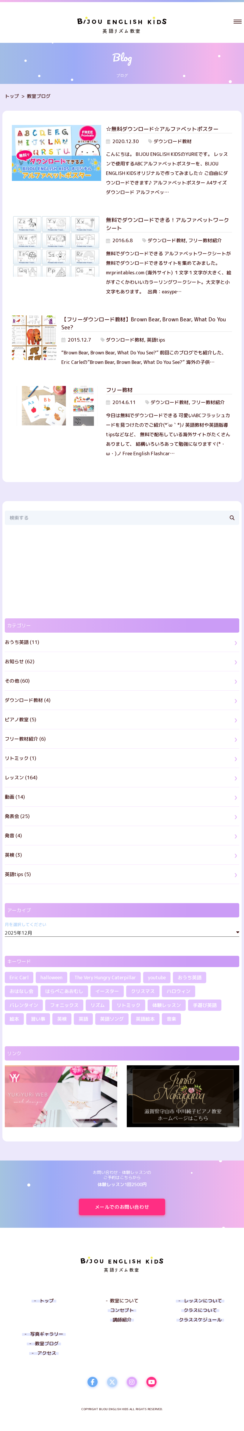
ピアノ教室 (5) (20, 719)
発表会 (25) (17, 816)
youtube (157, 977)
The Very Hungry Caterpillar (105, 977)
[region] (122, 571)
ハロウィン (178, 991)
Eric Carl (19, 977)
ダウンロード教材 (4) (28, 700)
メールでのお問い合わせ (122, 1207)
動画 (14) (15, 797)
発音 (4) (13, 835)
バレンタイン (24, 1005)
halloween (51, 977)
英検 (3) (13, 855)
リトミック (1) (20, 758)
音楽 (171, 1019)
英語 (83, 1019)
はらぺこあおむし (64, 991)
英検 (62, 1019)
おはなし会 (21, 991)
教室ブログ (39, 96)
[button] (238, 21)
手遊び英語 (205, 1005)
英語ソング (112, 1019)
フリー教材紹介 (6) (25, 739)
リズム (97, 1005)
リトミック (128, 1005)
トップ (12, 96)
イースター (107, 991)
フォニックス (64, 1005)
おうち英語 (189, 977)
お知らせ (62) (20, 661)
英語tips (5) (18, 874)
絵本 (14, 1019)
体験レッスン (166, 1005)
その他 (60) (17, 681)
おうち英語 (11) (22, 642)
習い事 (38, 1019)
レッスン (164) (21, 777)
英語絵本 (145, 1019)
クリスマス (143, 991)
